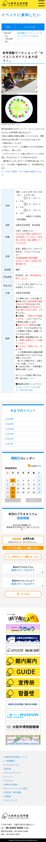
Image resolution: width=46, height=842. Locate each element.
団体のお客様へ (12, 784)
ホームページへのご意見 (16, 788)
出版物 (8, 796)
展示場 (8, 769)
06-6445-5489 (21, 831)
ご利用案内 (10, 761)
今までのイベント (23, 410)
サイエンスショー (13, 773)
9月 (32, 500)
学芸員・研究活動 (13, 792)
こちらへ (32, 378)
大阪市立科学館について (16, 757)
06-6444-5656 (14, 828)
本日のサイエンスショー (23, 582)
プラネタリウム (12, 765)
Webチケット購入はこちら (25, 556)
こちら (19, 284)
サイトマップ (11, 800)
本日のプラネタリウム (23, 568)
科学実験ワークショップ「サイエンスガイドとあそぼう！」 (29, 36)
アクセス (25, 594)
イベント (9, 777)
